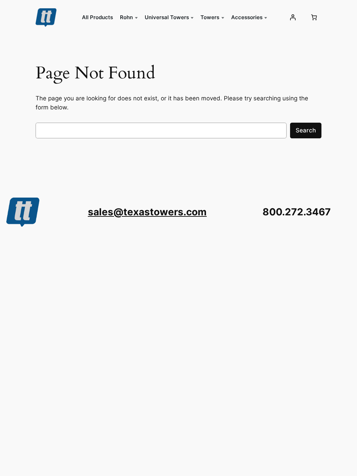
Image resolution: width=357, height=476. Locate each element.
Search (306, 130)
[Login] (292, 17)
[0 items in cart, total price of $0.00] (314, 17)
